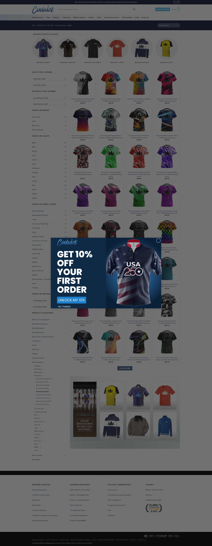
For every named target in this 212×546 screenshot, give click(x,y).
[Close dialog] (158, 240)
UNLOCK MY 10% (71, 300)
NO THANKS (64, 306)
